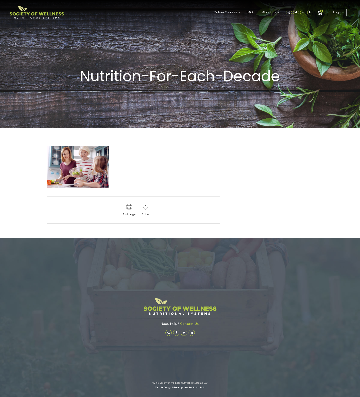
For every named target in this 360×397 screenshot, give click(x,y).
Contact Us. (189, 324)
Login (337, 12)
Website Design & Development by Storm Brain (180, 387)
